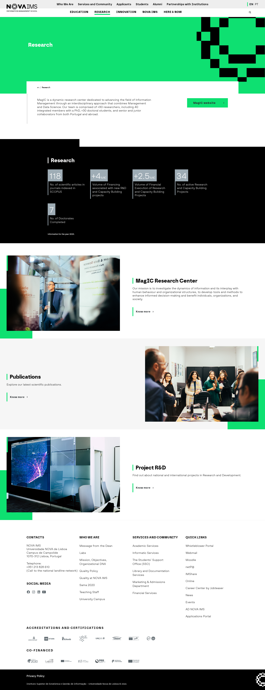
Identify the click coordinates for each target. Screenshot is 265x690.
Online (190, 581)
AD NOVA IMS (195, 609)
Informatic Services (145, 553)
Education (79, 12)
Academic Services (145, 546)
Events (190, 602)
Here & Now (173, 12)
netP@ (190, 567)
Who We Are (65, 4)
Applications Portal (198, 616)
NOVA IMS (150, 12)
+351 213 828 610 (38, 567)
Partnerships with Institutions (187, 4)
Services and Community (95, 4)
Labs (82, 553)
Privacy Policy (35, 676)
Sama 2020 (87, 585)
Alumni (157, 4)
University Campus (92, 599)
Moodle (191, 560)
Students (142, 4)
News (189, 595)
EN (251, 4)
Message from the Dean (95, 546)
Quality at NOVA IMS (93, 578)
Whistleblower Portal (199, 546)
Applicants (124, 4)
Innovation (126, 12)
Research (102, 12)
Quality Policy (88, 571)
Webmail (191, 553)
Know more (143, 311)
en (38, 87)
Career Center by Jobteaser (204, 588)
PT (256, 4)
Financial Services (144, 593)
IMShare (191, 574)
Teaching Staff (89, 592)
